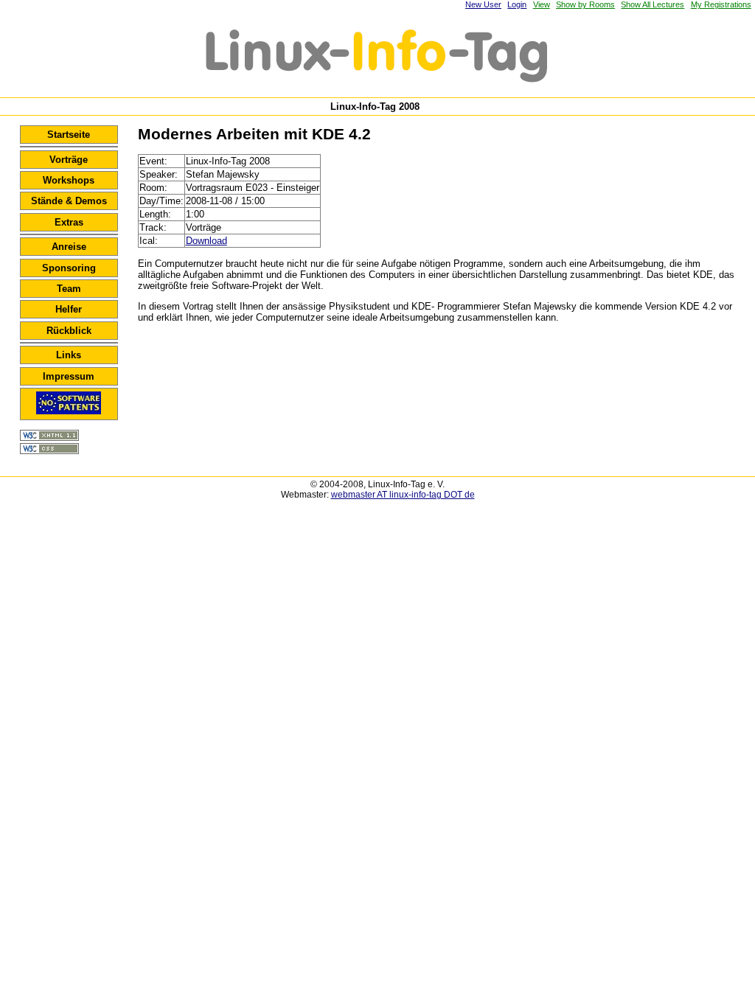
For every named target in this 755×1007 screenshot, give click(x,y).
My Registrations (721, 4)
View (541, 4)
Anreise (69, 246)
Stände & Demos (69, 200)
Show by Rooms (585, 4)
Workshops (68, 180)
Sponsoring (69, 267)
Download (206, 240)
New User (483, 4)
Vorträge (68, 159)
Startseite (68, 134)
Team (69, 288)
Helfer (68, 309)
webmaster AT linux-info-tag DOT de (403, 494)
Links (68, 354)
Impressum (68, 376)
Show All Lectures (652, 4)
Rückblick (68, 330)
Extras (69, 222)
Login (516, 4)
